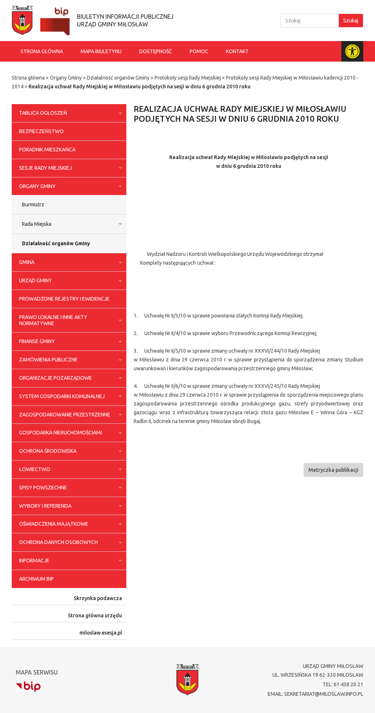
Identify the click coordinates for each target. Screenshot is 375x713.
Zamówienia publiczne (48, 360)
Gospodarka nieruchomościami (60, 432)
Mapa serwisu (37, 672)
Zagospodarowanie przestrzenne (64, 415)
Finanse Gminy (37, 341)
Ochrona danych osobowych (58, 542)
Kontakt (237, 51)
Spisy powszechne (43, 487)
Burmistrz (33, 204)
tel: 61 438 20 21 (343, 684)
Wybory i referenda (45, 506)
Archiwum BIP (36, 579)
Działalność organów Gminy (118, 78)
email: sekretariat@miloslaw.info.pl (315, 694)
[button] (333, 470)
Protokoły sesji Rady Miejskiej (188, 78)
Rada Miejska (36, 224)
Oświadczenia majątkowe (53, 524)
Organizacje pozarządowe (55, 378)
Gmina (26, 262)
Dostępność (155, 51)
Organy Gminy (66, 78)
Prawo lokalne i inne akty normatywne (53, 320)
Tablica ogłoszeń (43, 113)
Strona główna (42, 51)
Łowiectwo (34, 469)
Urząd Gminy (35, 280)
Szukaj (350, 20)
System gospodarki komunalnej (62, 396)
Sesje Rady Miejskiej (45, 168)
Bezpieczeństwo (41, 131)
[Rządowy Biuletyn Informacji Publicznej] (28, 686)
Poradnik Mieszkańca (47, 149)
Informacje (34, 560)
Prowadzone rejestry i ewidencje (64, 299)
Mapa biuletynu (101, 51)
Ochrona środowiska (48, 451)
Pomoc (199, 51)
